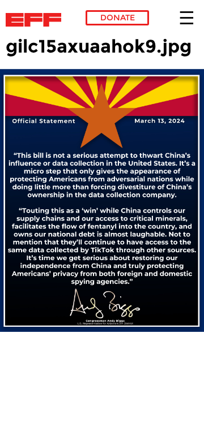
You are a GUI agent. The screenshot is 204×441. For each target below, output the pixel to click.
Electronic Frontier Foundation (36, 20)
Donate (117, 17)
